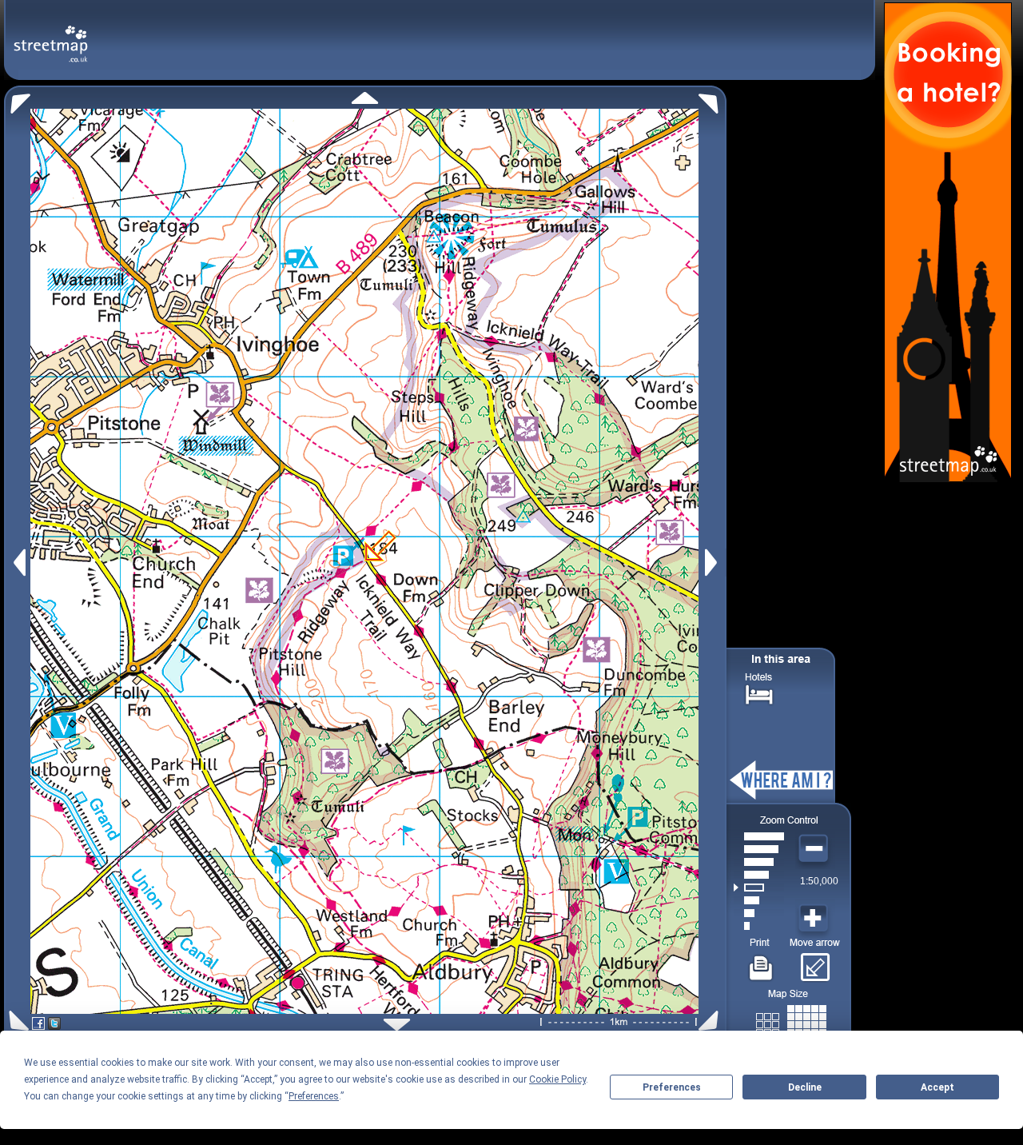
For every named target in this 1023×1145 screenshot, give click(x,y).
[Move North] (365, 98)
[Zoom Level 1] (759, 926)
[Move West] (18, 562)
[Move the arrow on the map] (815, 962)
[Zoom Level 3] (759, 900)
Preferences (672, 1087)
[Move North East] (712, 100)
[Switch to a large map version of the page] (791, 1021)
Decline (805, 1087)
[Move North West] (17, 100)
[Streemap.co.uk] (51, 35)
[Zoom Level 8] (759, 836)
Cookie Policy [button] (557, 1079)
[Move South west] (16, 1021)
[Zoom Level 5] (759, 875)
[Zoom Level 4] (759, 888)
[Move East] (713, 562)
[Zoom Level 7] (759, 849)
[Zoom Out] (815, 849)
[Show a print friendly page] (761, 962)
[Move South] (397, 1024)
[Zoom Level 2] (759, 913)
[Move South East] (712, 1021)
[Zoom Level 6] (759, 862)
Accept (937, 1087)
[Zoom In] (815, 919)
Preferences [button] (314, 1096)
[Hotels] (759, 692)
